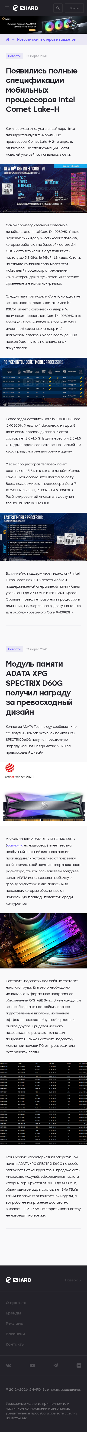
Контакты (15, 1344)
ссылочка (15, 845)
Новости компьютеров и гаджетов (46, 39)
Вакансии (15, 1333)
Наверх (71, 1280)
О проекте (16, 1302)
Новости (14, 56)
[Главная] (8, 39)
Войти (74, 8)
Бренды (13, 1313)
